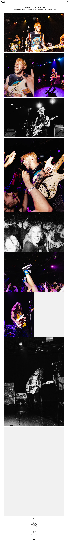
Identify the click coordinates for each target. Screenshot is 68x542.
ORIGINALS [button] (8, 2)
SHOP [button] (13, 2)
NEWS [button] (11, 2)
